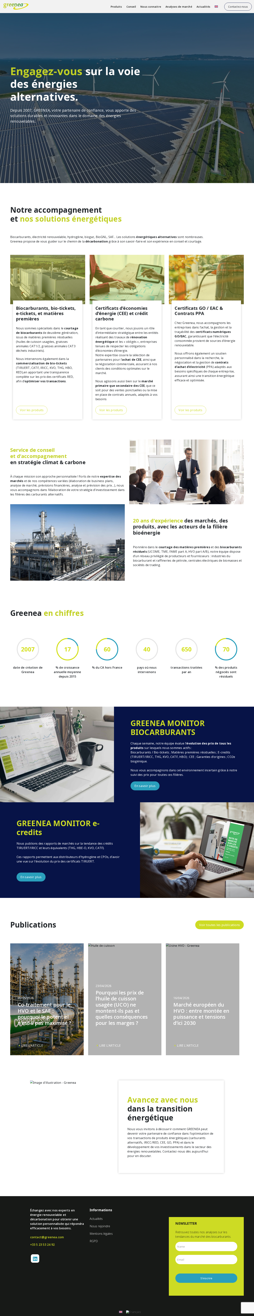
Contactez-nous (238, 6)
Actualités (203, 6)
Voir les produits (32, 410)
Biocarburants (20, 237)
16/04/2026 (201, 1022)
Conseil (131, 6)
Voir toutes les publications (219, 925)
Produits (116, 6)
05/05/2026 (44, 1022)
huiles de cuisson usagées (35, 342)
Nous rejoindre (100, 1226)
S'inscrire (206, 1278)
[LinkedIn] (35, 1258)
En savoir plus (145, 786)
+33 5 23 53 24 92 (42, 1245)
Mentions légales (101, 1234)
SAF (111, 237)
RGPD (94, 1241)
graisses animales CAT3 (58, 346)
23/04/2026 (122, 1016)
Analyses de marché (178, 6)
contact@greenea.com (47, 1237)
